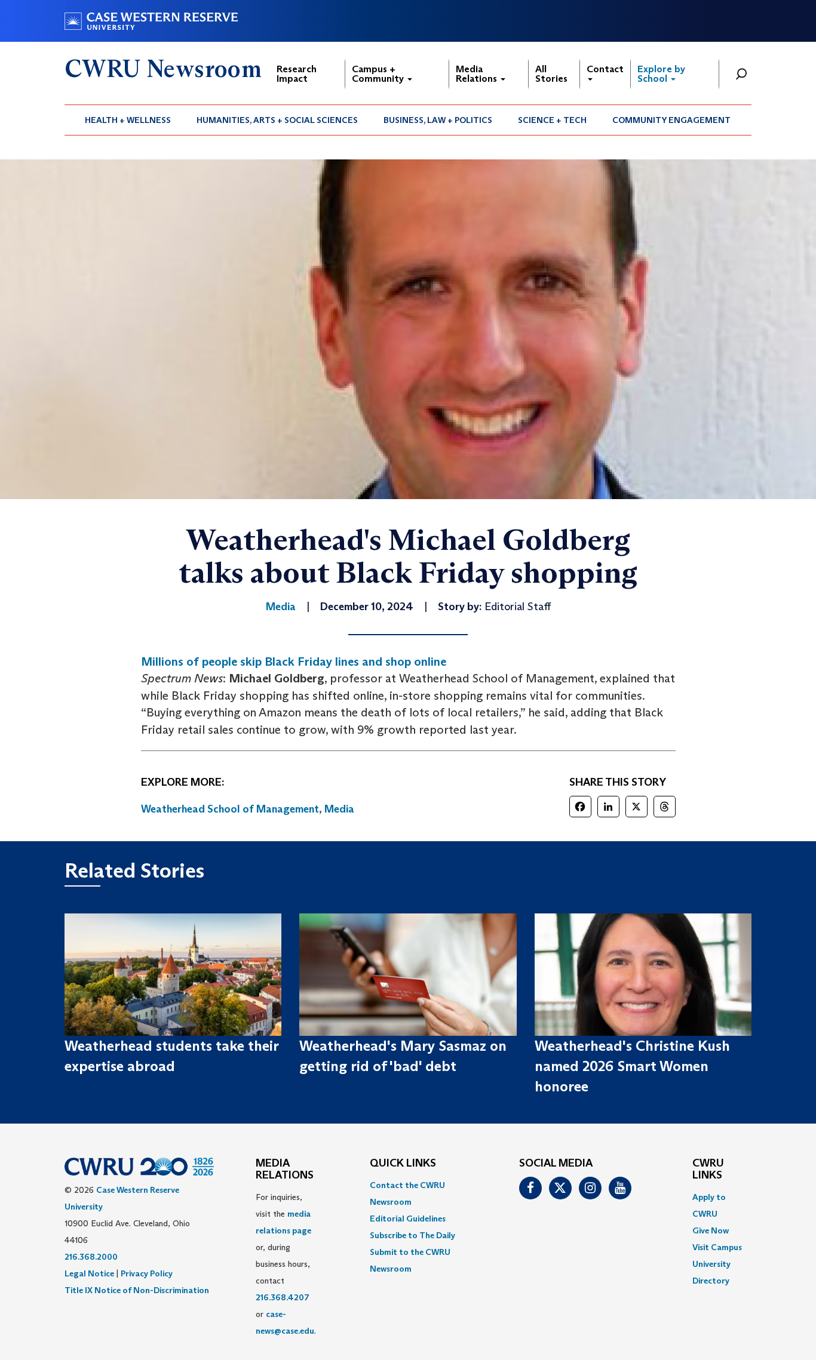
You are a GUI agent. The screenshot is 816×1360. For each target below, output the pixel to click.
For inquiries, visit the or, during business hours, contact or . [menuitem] (286, 1264)
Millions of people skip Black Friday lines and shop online (293, 661)
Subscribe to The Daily (412, 1235)
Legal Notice (89, 1273)
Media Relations (477, 73)
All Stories (551, 73)
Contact (605, 69)
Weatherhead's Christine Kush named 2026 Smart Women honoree (632, 1066)
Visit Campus (717, 1247)
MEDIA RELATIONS (285, 1169)
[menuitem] (128, 120)
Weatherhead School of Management (230, 809)
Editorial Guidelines (408, 1218)
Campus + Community (379, 73)
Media (339, 809)
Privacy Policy (147, 1273)
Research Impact (297, 73)
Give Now (710, 1230)
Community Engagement (671, 120)
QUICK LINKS (403, 1164)
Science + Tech (552, 120)
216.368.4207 (282, 1297)
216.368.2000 (91, 1256)
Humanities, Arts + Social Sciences (277, 120)
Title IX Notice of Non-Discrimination (137, 1290)
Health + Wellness (128, 120)
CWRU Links (708, 1169)
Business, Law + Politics (438, 120)
